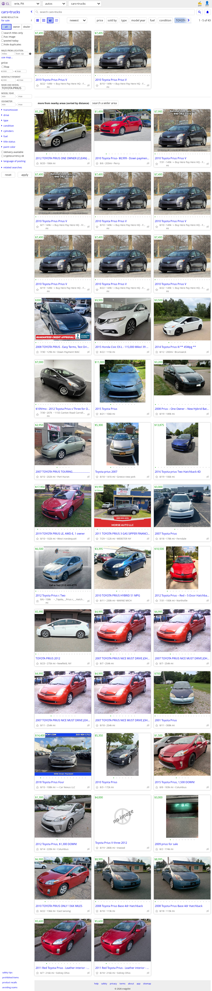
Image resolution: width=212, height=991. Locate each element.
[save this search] (207, 12)
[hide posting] (88, 85)
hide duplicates (12, 44)
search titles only (13, 32)
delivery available (13, 152)
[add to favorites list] (37, 85)
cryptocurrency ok (14, 155)
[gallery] (50, 20)
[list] (37, 20)
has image (9, 36)
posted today (11, 40)
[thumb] (44, 20)
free (6, 67)
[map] (56, 20)
